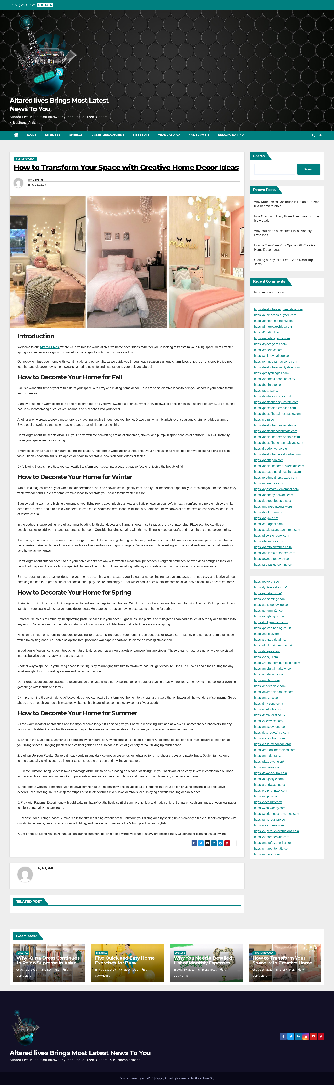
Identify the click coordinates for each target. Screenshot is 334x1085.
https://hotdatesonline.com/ (272, 396)
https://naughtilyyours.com (272, 338)
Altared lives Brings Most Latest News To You (80, 1053)
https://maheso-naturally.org (273, 506)
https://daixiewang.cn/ (269, 761)
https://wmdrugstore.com (270, 819)
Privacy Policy (231, 135)
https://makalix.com (267, 697)
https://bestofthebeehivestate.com (277, 437)
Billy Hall (37, 179)
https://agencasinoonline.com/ (274, 378)
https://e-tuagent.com (268, 524)
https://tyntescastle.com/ (270, 587)
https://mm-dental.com (269, 755)
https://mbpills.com (266, 633)
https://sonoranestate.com (271, 837)
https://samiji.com (266, 657)
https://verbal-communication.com (277, 662)
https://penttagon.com (268, 460)
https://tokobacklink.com (270, 773)
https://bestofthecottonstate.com (275, 431)
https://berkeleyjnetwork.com (273, 495)
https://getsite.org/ (266, 390)
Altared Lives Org (204, 1078)
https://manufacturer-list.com (273, 842)
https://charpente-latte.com (272, 848)
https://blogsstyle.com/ (269, 779)
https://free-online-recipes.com (274, 750)
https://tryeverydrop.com (270, 344)
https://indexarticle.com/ (270, 686)
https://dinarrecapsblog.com (273, 326)
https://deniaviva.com (268, 541)
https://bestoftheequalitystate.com (277, 367)
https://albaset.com (267, 854)
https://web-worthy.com (269, 808)
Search (259, 156)
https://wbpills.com (266, 796)
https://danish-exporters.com (273, 320)
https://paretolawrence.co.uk (273, 547)
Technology (169, 135)
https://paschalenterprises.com (275, 408)
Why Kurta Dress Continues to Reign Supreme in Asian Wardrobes (47, 962)
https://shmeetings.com (269, 599)
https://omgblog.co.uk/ (269, 616)
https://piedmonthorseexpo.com (275, 477)
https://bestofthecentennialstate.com (278, 442)
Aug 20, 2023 (107, 970)
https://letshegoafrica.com (271, 732)
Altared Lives (49, 347)
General (76, 135)
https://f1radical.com (267, 332)
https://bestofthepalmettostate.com (277, 413)
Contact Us (199, 135)
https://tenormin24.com (269, 610)
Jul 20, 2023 (264, 970)
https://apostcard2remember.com (276, 489)
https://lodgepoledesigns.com (274, 500)
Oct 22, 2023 (28, 970)
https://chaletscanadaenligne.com (277, 529)
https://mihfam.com (267, 680)
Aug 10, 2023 (186, 970)
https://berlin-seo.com (268, 384)
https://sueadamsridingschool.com (277, 471)
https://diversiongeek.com (271, 535)
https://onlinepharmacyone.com (275, 361)
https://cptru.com (265, 419)
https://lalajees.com (267, 651)
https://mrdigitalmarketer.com (273, 668)
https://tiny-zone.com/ (268, 703)
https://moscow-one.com (270, 726)
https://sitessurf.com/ (268, 802)
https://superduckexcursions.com (276, 831)
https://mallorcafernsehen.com (274, 553)
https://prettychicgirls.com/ (271, 373)
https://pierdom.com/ (268, 593)
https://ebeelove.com (268, 349)
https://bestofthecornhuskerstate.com (279, 466)
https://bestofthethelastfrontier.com (277, 454)
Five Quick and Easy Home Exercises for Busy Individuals (125, 962)
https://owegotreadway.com (272, 558)
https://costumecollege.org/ (272, 744)
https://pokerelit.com (267, 581)
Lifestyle (141, 135)
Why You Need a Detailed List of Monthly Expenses (203, 960)
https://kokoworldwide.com (272, 604)
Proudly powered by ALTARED (136, 1078)
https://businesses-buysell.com (275, 315)
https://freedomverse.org (270, 448)
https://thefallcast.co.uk (269, 715)
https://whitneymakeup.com (272, 355)
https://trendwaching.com (271, 784)
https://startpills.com (267, 709)
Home (31, 135)
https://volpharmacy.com (270, 790)
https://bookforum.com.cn (271, 512)
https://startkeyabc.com (269, 674)
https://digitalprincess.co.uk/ (273, 645)
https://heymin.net (266, 518)
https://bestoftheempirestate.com (276, 402)
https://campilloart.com (269, 738)
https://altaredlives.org (269, 483)
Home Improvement (107, 135)
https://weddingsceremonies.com (276, 813)
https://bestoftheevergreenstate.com (278, 309)
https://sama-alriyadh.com (271, 639)
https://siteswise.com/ (268, 720)
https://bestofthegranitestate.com (276, 425)
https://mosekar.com (267, 767)
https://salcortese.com (269, 825)
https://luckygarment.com (271, 622)
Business (52, 135)
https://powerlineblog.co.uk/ (272, 628)
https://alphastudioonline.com (274, 564)
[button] (313, 135)
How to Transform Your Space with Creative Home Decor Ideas (282, 962)
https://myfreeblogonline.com (273, 691)
